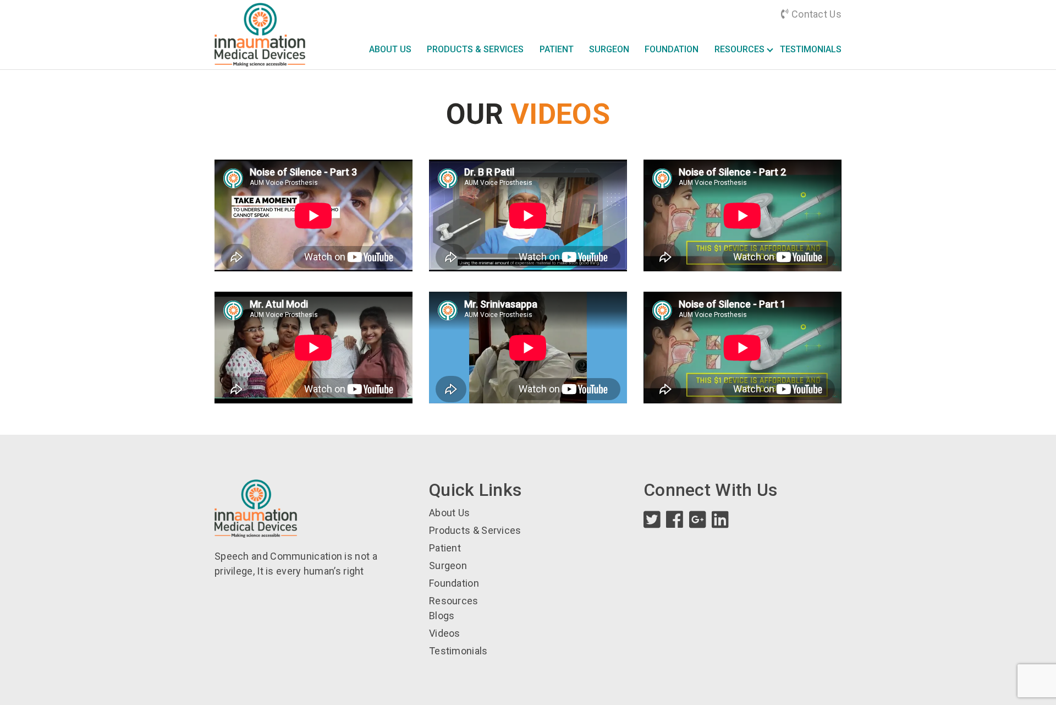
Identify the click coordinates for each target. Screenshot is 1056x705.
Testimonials (811, 49)
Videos (444, 633)
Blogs (442, 615)
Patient (557, 49)
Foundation (671, 49)
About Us (390, 49)
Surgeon (609, 49)
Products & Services (475, 49)
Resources (739, 49)
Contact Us (815, 14)
